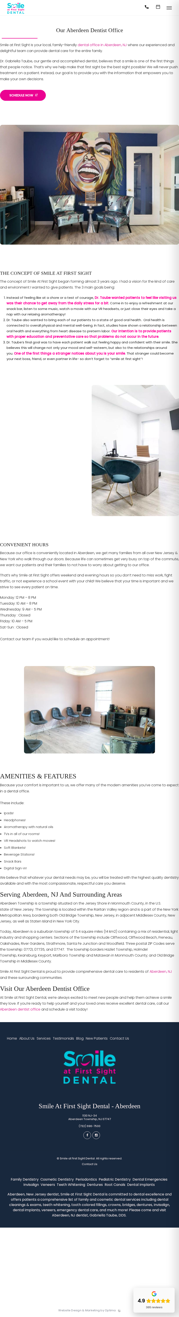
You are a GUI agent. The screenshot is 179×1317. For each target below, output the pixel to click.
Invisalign (31, 1184)
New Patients (97, 1038)
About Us (26, 1038)
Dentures (95, 1184)
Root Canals (115, 1184)
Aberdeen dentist (20, 1009)
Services (44, 1038)
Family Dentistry (25, 1179)
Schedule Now (21, 95)
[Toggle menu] (169, 8)
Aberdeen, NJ (161, 971)
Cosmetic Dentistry (57, 1179)
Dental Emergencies (150, 1179)
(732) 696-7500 (89, 1126)
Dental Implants (141, 1184)
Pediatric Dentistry (115, 1179)
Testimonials (63, 1038)
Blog (80, 1038)
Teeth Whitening (71, 1184)
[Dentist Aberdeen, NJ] (15, 14)
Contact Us (119, 1038)
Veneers (48, 1184)
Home (12, 1038)
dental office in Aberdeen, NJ (102, 44)
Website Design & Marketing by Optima (87, 1310)
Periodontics (87, 1179)
